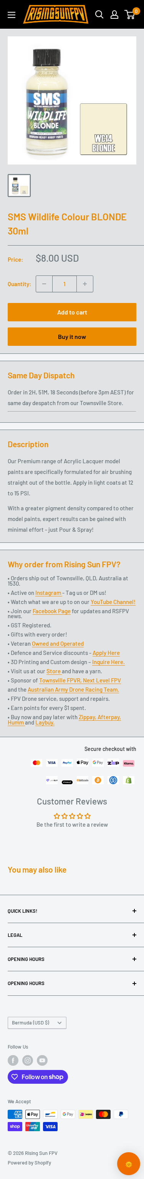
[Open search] (99, 14)
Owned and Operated (58, 643)
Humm (16, 722)
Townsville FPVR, (61, 680)
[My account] (114, 14)
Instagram (48, 592)
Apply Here (106, 652)
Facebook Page (52, 610)
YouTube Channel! (113, 601)
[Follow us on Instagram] (27, 1060)
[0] (130, 14)
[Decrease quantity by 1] (44, 284)
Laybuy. (45, 722)
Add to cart (72, 312)
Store (54, 671)
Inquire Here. (108, 661)
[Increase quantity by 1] (85, 284)
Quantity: (19, 283)
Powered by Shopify (29, 1162)
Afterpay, (109, 716)
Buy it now (72, 336)
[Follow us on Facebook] (13, 1060)
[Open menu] (11, 15)
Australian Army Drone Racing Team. (73, 689)
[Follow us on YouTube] (42, 1060)
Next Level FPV (102, 680)
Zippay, (88, 716)
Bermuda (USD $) (30, 1022)
